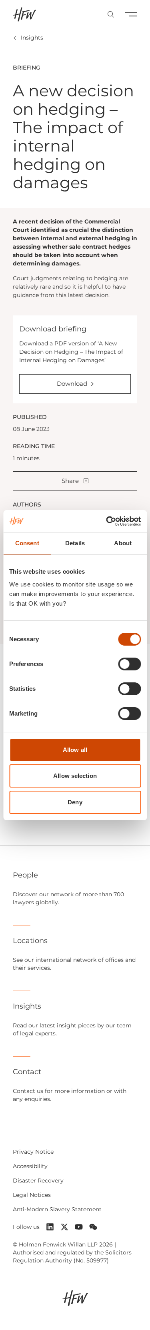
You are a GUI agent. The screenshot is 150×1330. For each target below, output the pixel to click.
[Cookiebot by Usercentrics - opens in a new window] (107, 521)
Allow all (75, 749)
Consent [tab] (27, 543)
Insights (32, 37)
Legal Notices (32, 1194)
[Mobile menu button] (131, 14)
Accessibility (30, 1166)
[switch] (129, 664)
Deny (75, 802)
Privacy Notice (33, 1151)
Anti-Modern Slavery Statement (57, 1209)
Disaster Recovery (38, 1180)
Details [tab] (75, 543)
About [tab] (123, 543)
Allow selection (75, 775)
